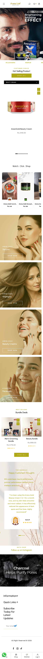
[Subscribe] (15, 626)
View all (21, 455)
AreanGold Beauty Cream (21, 129)
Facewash (7, 391)
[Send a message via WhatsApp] (4, 655)
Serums (6, 249)
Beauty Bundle (32, 439)
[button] (4, 4)
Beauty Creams (9, 344)
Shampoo (7, 296)
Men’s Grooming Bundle (11, 440)
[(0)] (34, 4)
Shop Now (12, 256)
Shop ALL (21, 75)
